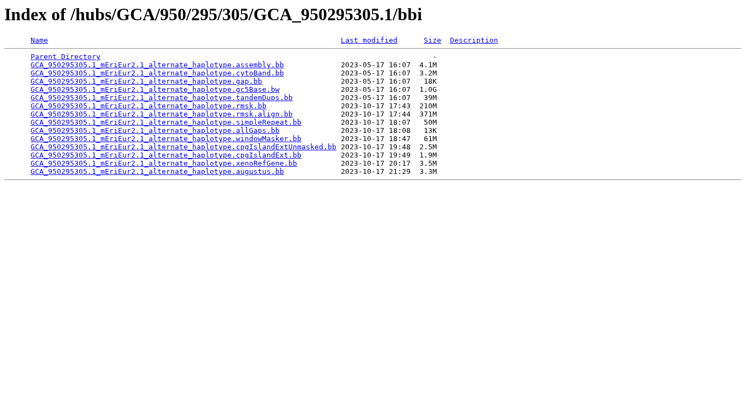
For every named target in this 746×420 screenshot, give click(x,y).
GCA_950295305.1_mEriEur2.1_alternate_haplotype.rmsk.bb (149, 106)
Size (432, 40)
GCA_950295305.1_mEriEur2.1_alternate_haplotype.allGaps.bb (155, 130)
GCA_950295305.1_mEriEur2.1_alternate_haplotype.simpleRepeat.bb (166, 122)
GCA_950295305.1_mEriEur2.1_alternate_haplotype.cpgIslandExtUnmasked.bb (183, 147)
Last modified (369, 40)
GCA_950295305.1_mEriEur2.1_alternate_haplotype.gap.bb (146, 81)
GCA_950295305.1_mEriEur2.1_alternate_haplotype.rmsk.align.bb (162, 114)
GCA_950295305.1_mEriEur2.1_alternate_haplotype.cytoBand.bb (157, 73)
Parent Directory (65, 56)
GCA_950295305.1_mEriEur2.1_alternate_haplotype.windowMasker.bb (166, 139)
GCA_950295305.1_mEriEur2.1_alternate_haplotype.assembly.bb (157, 65)
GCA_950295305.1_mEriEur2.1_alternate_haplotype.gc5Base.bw (155, 89)
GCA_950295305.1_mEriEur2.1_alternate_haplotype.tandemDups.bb (162, 98)
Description (474, 40)
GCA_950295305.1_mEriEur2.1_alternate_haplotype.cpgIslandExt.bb (166, 155)
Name (39, 40)
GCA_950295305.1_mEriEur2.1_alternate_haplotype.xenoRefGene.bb (164, 163)
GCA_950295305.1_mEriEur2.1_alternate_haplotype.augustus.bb (157, 171)
